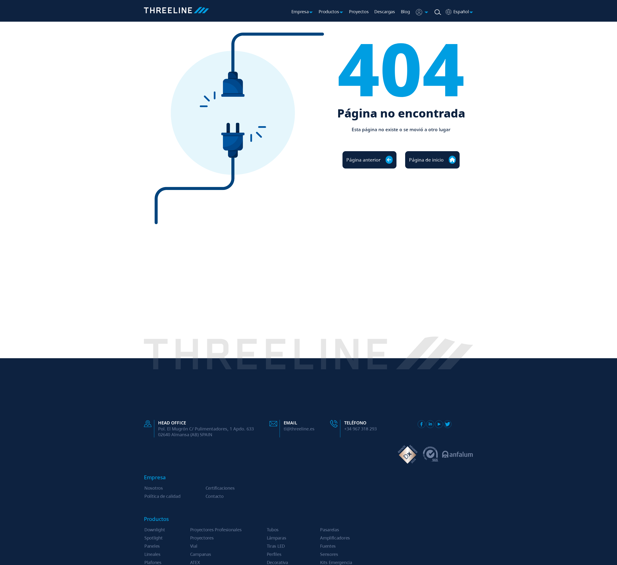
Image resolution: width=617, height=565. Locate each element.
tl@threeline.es (299, 429)
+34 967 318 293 (360, 429)
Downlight (154, 530)
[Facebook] (421, 424)
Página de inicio (427, 159)
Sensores (329, 554)
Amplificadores (335, 538)
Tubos (273, 530)
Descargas (384, 11)
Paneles (152, 546)
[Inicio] (176, 11)
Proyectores (202, 538)
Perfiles (274, 554)
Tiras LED (276, 546)
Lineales (152, 554)
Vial (193, 546)
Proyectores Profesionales (216, 530)
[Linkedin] (430, 424)
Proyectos (359, 11)
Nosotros (153, 488)
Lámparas (276, 538)
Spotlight (153, 538)
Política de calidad (162, 496)
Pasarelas (329, 530)
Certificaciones (220, 488)
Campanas (200, 554)
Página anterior (364, 159)
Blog (405, 11)
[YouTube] (439, 424)
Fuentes (328, 546)
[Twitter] (447, 424)
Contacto (215, 496)
